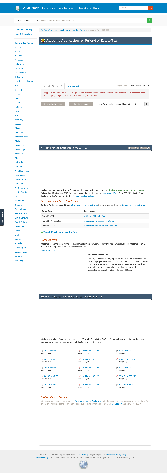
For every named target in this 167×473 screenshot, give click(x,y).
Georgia (18, 90)
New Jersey (20, 175)
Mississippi (20, 149)
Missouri (19, 154)
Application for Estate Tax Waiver (99, 221)
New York (19, 184)
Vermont (19, 239)
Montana (19, 158)
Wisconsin (19, 256)
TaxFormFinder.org (23, 30)
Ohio (17, 196)
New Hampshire (22, 171)
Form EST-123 (53, 351)
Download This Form (54, 104)
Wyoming (19, 260)
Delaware (19, 77)
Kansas (18, 115)
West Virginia (21, 252)
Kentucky (19, 120)
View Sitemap (83, 455)
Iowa (17, 111)
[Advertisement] (95, 64)
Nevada (18, 167)
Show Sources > (48, 251)
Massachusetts (21, 137)
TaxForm (30, 7)
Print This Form (82, 104)
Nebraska (19, 162)
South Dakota (21, 222)
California (19, 64)
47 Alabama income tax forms (84, 205)
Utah (17, 235)
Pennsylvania (20, 209)
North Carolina (21, 188)
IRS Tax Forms (48, 8)
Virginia (18, 243)
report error (2, 217)
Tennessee (19, 226)
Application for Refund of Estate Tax (100, 226)
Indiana (18, 107)
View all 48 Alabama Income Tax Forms (60, 232)
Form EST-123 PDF (51, 86)
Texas (17, 231)
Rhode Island (21, 213)
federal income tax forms (133, 205)
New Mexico (20, 179)
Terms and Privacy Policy (116, 455)
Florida (18, 85)
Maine (17, 128)
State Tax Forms (66, 8)
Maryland (19, 132)
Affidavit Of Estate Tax (94, 216)
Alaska (18, 51)
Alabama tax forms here (83, 196)
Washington (20, 248)
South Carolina (21, 218)
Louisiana (19, 124)
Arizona (18, 56)
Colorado (19, 68)
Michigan (19, 141)
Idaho (17, 98)
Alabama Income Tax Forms (72, 30)
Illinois (18, 102)
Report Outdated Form (89, 8)
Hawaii (18, 94)
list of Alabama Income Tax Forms (86, 401)
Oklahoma (19, 201)
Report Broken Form (24, 34)
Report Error (122, 86)
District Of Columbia (24, 81)
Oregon (18, 205)
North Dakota (21, 192)
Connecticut (20, 73)
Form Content (73, 86)
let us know (117, 404)
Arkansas (19, 60)
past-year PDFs (109, 193)
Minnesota (19, 145)
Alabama (19, 47)
